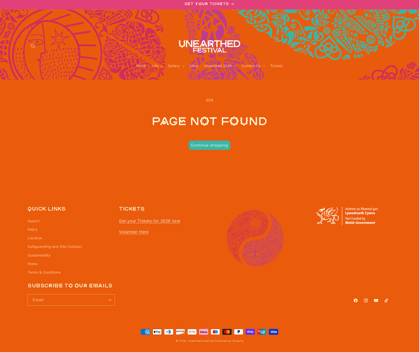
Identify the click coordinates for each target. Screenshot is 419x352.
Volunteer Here (133, 231)
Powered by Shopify (229, 341)
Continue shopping (209, 145)
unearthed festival (201, 341)
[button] (33, 46)
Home (32, 263)
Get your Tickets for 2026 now (149, 220)
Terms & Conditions (44, 272)
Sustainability (39, 255)
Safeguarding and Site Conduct (55, 246)
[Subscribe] (109, 300)
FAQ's (32, 229)
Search (34, 221)
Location (35, 238)
